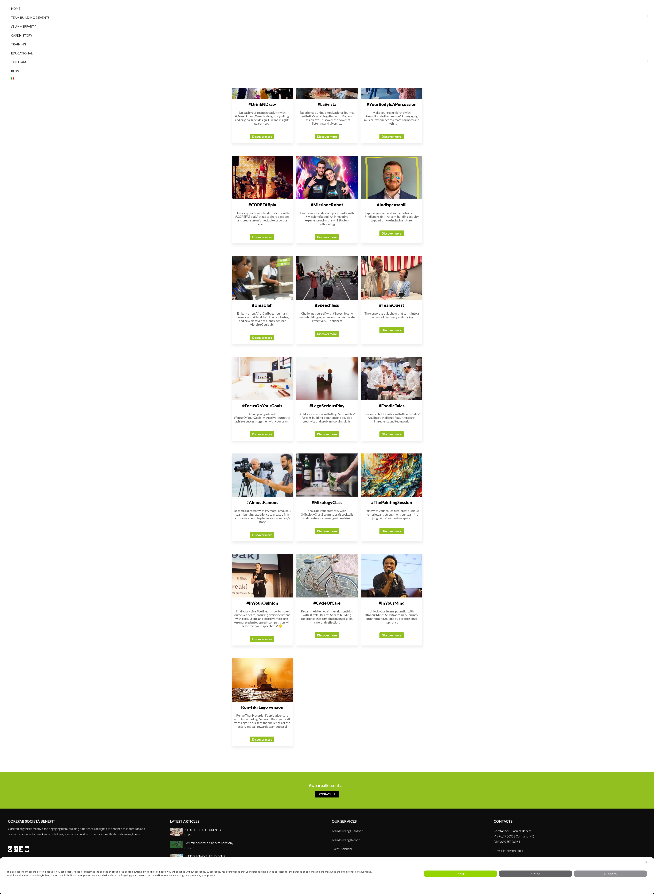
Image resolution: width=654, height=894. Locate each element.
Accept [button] (461, 873)
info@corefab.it (513, 850)
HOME (15, 8)
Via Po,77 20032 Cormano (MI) (514, 836)
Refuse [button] (536, 873)
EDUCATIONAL (22, 53)
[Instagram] (16, 849)
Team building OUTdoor (347, 831)
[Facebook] (10, 849)
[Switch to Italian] (330, 78)
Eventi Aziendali (342, 849)
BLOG (15, 71)
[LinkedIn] (21, 849)
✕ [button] (646, 862)
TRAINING (18, 44)
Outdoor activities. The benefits (204, 856)
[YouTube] (27, 849)
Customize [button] (611, 873)
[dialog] (327, 875)
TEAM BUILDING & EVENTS (30, 17)
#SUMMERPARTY (23, 26)
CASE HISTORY (21, 35)
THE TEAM (18, 62)
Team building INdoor (346, 840)
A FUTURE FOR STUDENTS (202, 830)
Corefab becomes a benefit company (208, 843)
